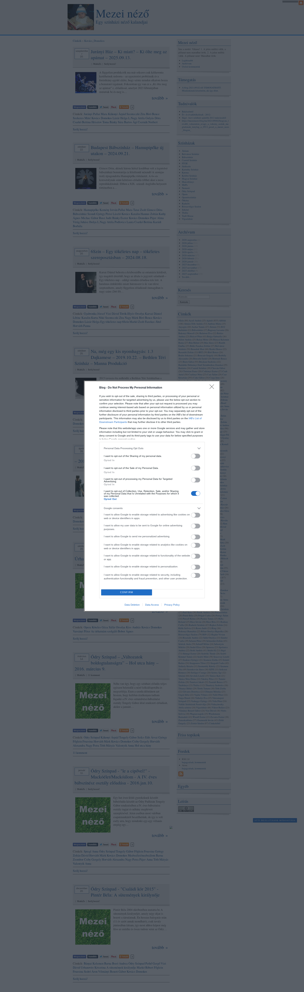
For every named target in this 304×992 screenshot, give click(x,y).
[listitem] (152, 448)
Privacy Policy (172, 604)
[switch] (195, 456)
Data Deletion (132, 604)
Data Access (152, 604)
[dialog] (152, 496)
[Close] (213, 387)
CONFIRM (126, 592)
